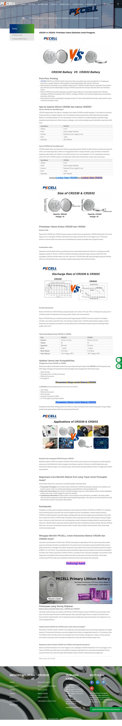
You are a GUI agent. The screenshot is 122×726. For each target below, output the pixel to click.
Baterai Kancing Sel (44, 682)
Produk (31, 4)
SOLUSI (53, 4)
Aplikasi (12, 690)
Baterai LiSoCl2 (43, 697)
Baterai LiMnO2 (43, 693)
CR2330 (43, 81)
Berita (40, 18)
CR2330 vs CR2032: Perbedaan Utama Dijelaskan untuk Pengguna (73, 18)
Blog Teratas (14, 705)
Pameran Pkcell (17, 35)
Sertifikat (12, 693)
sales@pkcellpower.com (73, 707)
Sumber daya (64, 4)
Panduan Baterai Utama (20, 38)
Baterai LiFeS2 (42, 690)
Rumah (23, 4)
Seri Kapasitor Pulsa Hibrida (47, 686)
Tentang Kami (43, 4)
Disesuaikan (77, 4)
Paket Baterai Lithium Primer (47, 701)
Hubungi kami (91, 4)
